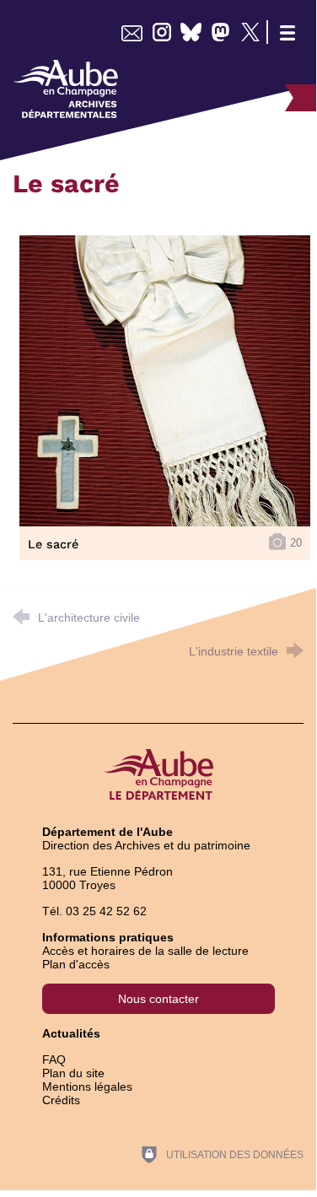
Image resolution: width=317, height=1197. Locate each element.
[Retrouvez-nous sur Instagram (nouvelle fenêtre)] (161, 32)
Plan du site (73, 1073)
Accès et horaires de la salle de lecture (145, 950)
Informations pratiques (108, 937)
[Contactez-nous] (131, 32)
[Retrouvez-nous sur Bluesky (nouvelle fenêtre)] (190, 32)
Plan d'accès (76, 964)
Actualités (71, 1033)
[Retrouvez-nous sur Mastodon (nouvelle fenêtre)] (220, 32)
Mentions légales (87, 1086)
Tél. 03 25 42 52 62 (94, 911)
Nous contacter (158, 999)
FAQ (54, 1059)
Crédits (61, 1100)
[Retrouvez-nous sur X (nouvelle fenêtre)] (250, 32)
